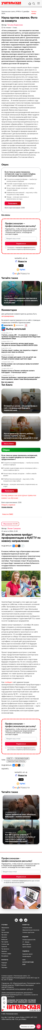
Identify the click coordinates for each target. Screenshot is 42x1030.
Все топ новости (7, 382)
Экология (4, 937)
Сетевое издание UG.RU (28, 939)
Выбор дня (4, 939)
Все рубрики (4, 956)
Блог (24, 964)
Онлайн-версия (26, 956)
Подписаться (21, 243)
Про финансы (5, 949)
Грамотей (4, 946)
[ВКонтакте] (14, 546)
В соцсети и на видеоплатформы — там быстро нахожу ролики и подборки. (22, 180)
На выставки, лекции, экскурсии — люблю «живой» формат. (20, 189)
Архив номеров (26, 946)
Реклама (3, 965)
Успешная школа (27, 927)
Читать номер (33, 12)
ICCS (23, 959)
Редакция (4, 962)
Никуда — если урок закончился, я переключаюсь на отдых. (18, 198)
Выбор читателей (16, 328)
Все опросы (5, 215)
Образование (5, 927)
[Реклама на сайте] (38, 1026)
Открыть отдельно (8, 505)
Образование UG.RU (10, 524)
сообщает (9, 682)
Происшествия (8, 296)
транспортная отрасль (16, 761)
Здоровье (4, 951)
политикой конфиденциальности (25, 247)
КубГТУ (10, 758)
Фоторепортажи (28, 962)
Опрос (6, 449)
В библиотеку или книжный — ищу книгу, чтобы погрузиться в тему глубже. (22, 193)
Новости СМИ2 (7, 514)
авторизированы (7, 316)
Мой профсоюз (26, 944)
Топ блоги (6, 384)
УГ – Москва (25, 942)
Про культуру (5, 932)
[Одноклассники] (16, 546)
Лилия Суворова (14, 528)
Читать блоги (9, 443)
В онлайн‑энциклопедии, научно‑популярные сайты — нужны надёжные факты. (21, 184)
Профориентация (22, 758)
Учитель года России (28, 932)
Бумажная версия (27, 954)
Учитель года (5, 944)
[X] (19, 546)
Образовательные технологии (30, 930)
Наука (3, 930)
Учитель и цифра (6, 953)
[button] (7, 325)
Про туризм (4, 942)
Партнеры (4, 967)
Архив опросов (6, 507)
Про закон (4, 934)
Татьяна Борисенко (15, 25)
